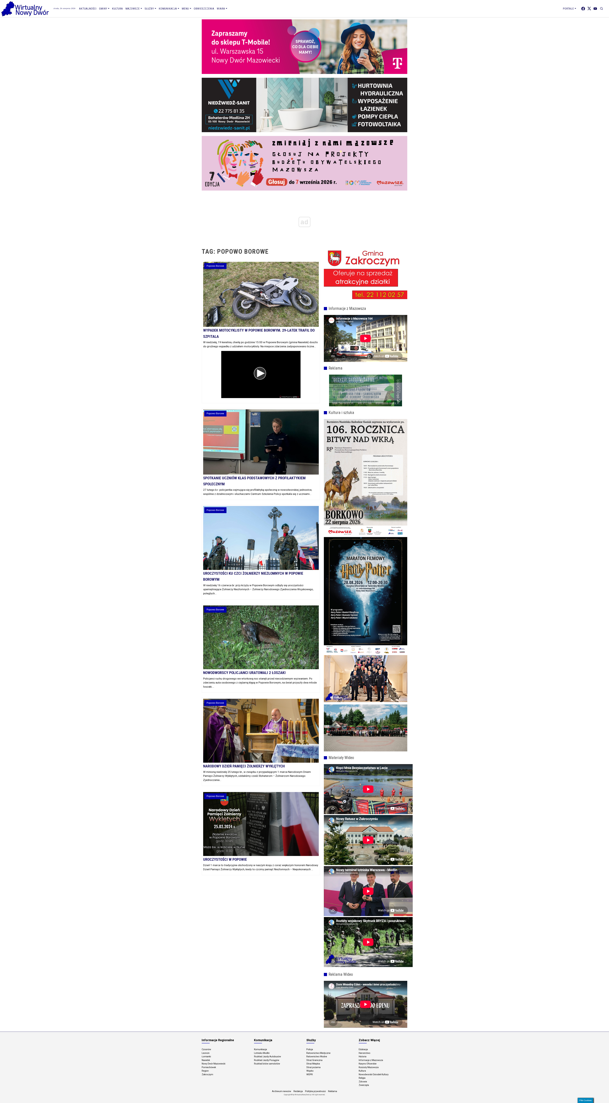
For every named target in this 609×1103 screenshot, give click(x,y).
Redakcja (298, 1091)
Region (205, 1071)
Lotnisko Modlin (262, 1053)
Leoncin (206, 1053)
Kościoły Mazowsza (369, 1067)
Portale (568, 8)
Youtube (595, 9)
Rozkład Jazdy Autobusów (267, 1056)
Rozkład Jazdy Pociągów (266, 1060)
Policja (309, 1049)
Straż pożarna (313, 1067)
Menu (185, 8)
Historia (362, 1056)
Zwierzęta (364, 1085)
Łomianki (206, 1056)
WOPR (309, 1074)
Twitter (589, 9)
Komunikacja (168, 8)
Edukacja (363, 1049)
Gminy (103, 8)
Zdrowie (363, 1081)
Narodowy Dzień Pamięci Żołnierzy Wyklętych (244, 766)
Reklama (332, 1091)
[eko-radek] (365, 390)
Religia (362, 1078)
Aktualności (88, 8)
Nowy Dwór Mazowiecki (213, 1063)
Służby (149, 8)
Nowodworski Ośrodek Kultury (374, 1074)
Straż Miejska (313, 1063)
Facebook (583, 9)
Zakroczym (207, 1074)
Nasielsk (206, 1060)
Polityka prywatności (315, 1091)
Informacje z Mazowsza (371, 1060)
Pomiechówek (209, 1067)
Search (601, 9)
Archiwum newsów (281, 1091)
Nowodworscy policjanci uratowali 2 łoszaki (244, 672)
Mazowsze (132, 8)
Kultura (117, 8)
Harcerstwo (364, 1053)
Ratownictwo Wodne (316, 1056)
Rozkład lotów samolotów (267, 1063)
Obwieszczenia (204, 8)
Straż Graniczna (314, 1060)
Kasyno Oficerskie (368, 1063)
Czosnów (206, 1049)
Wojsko (310, 1071)
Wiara (221, 8)
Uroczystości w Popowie (225, 859)
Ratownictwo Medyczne (318, 1053)
